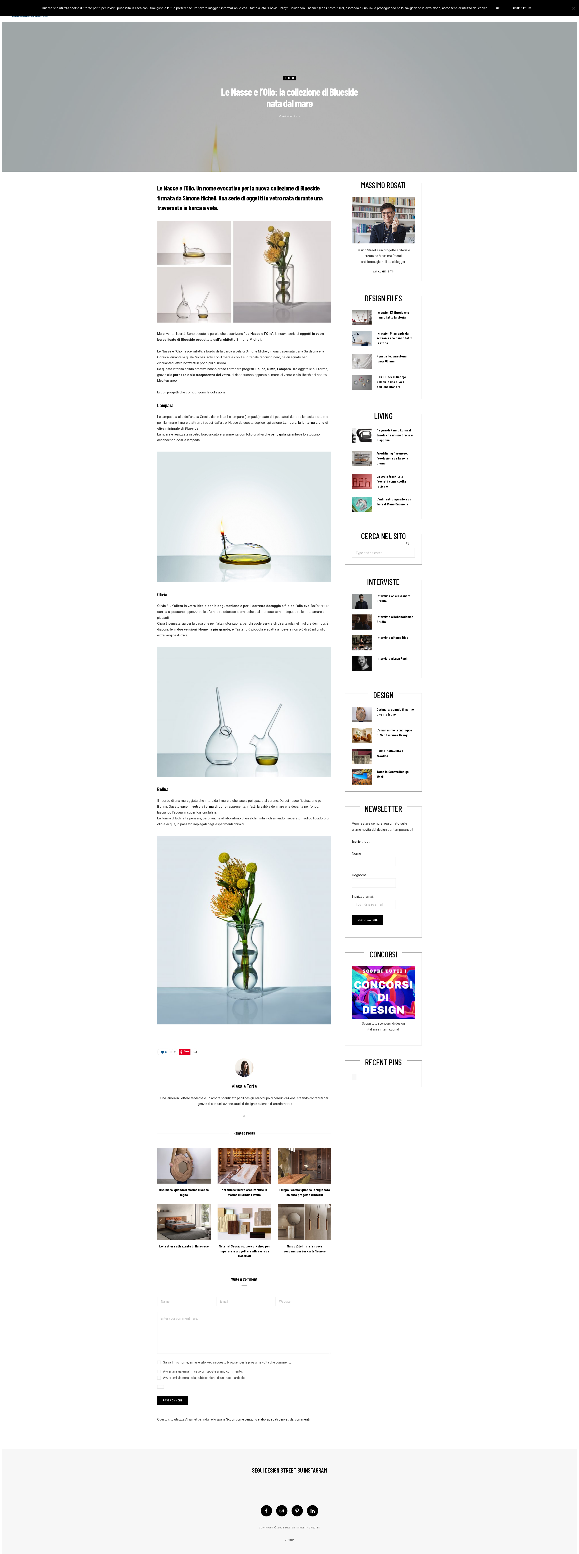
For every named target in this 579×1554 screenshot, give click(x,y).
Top (291, 1540)
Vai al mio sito (383, 271)
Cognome (359, 875)
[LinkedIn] (312, 1510)
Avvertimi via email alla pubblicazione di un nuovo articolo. (204, 1378)
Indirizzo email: (363, 897)
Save (187, 1051)
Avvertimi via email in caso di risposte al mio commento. (203, 1371)
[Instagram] (281, 1510)
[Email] (195, 1052)
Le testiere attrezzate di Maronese (184, 1246)
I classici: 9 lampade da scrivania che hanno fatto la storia (394, 338)
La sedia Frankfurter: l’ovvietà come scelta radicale (391, 481)
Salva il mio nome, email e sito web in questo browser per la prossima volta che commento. (227, 1362)
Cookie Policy (522, 8)
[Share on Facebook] (174, 1052)
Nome (356, 854)
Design (289, 78)
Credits (314, 1527)
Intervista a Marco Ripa (392, 637)
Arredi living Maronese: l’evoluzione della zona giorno (392, 458)
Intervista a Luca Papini (393, 658)
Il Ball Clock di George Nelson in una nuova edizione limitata (391, 382)
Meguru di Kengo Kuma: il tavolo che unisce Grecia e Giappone (395, 435)
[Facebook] (266, 1510)
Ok (498, 8)
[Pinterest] (297, 1510)
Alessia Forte (291, 115)
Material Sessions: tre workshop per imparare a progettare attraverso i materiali (244, 1251)
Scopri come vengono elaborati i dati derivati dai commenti (268, 1419)
